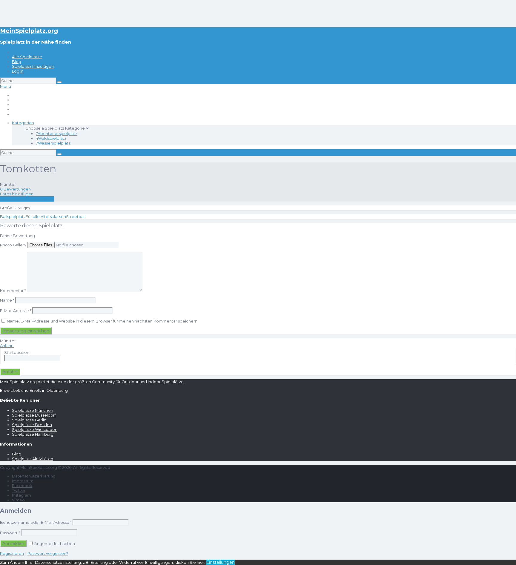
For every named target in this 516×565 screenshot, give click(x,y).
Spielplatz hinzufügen (33, 66)
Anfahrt (7, 345)
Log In (18, 71)
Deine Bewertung (17, 235)
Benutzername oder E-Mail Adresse (36, 522)
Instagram (21, 495)
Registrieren (12, 553)
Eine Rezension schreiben (27, 199)
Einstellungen (220, 562)
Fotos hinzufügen (16, 193)
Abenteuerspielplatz (56, 133)
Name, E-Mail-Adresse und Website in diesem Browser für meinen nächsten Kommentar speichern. (102, 321)
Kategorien (23, 122)
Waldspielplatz (51, 138)
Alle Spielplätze (27, 56)
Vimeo (18, 500)
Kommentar (13, 290)
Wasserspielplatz (53, 143)
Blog (16, 61)
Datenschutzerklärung (34, 476)
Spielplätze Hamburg (32, 434)
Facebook (22, 485)
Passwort (10, 532)
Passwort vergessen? (47, 553)
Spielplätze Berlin (29, 419)
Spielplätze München (32, 410)
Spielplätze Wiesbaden (34, 429)
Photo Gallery (13, 244)
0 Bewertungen (15, 189)
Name (7, 300)
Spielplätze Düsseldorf (34, 415)
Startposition (16, 352)
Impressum (22, 480)
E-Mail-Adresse (15, 310)
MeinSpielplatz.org (29, 30)
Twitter (18, 490)
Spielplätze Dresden (32, 424)
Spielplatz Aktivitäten (32, 458)
